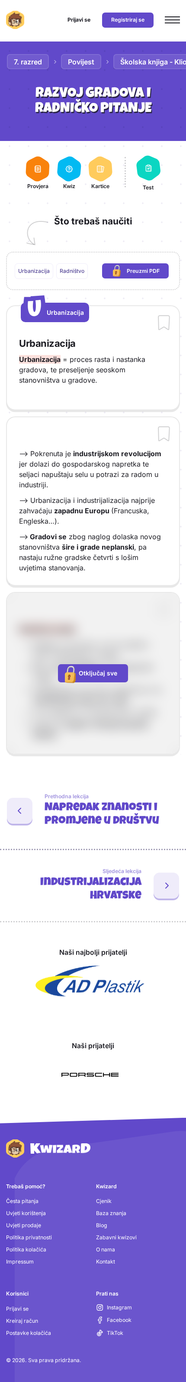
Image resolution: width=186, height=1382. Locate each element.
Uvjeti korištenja (26, 1213)
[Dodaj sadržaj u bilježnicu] (164, 323)
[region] (93, 271)
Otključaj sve (98, 673)
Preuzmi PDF (148, 273)
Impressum (20, 1261)
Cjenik (104, 1201)
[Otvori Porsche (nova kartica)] (90, 1075)
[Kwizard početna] (15, 20)
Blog (101, 1225)
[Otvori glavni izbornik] (172, 20)
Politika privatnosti (29, 1237)
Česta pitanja (22, 1201)
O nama (105, 1249)
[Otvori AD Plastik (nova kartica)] (90, 981)
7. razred (28, 62)
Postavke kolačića (28, 1333)
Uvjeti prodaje (23, 1225)
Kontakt (105, 1261)
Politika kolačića (26, 1249)
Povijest (81, 62)
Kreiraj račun (22, 1321)
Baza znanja (111, 1213)
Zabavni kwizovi (116, 1237)
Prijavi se (17, 1308)
